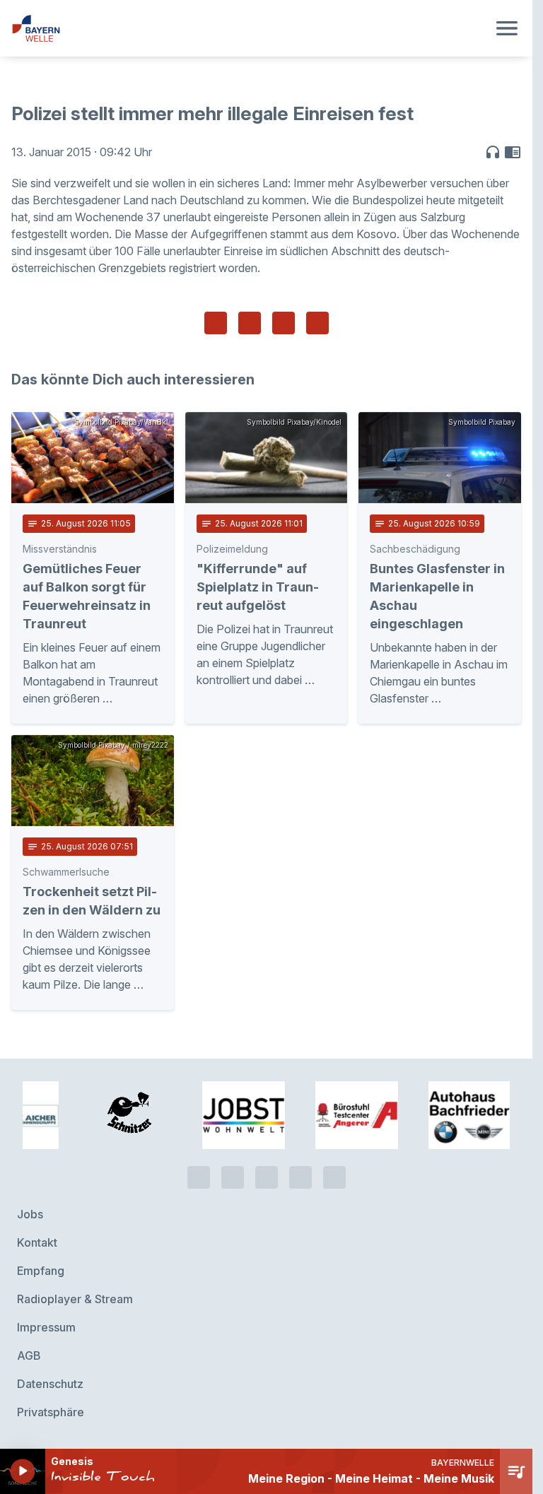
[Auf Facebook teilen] (215, 323)
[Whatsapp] (232, 1177)
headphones (492, 151)
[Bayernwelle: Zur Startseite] (249, 28)
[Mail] (334, 1177)
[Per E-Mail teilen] (317, 323)
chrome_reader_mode (512, 151)
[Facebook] (266, 1177)
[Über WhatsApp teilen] (283, 323)
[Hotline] (198, 1177)
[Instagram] (300, 1177)
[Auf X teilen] (249, 323)
